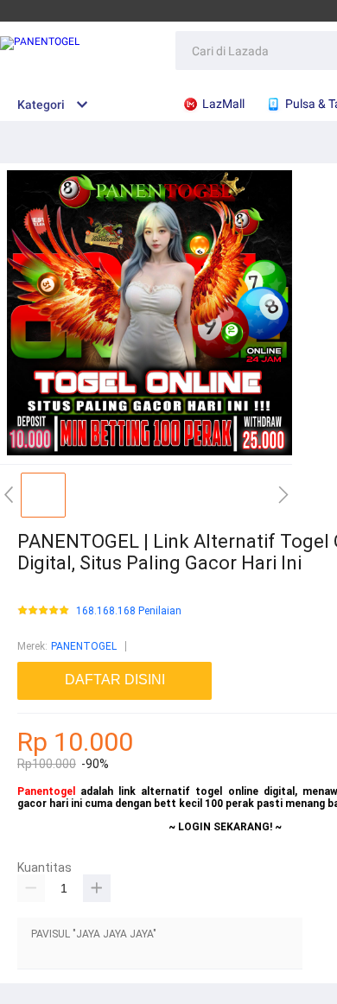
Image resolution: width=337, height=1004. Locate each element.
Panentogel (46, 791)
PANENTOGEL (84, 646)
